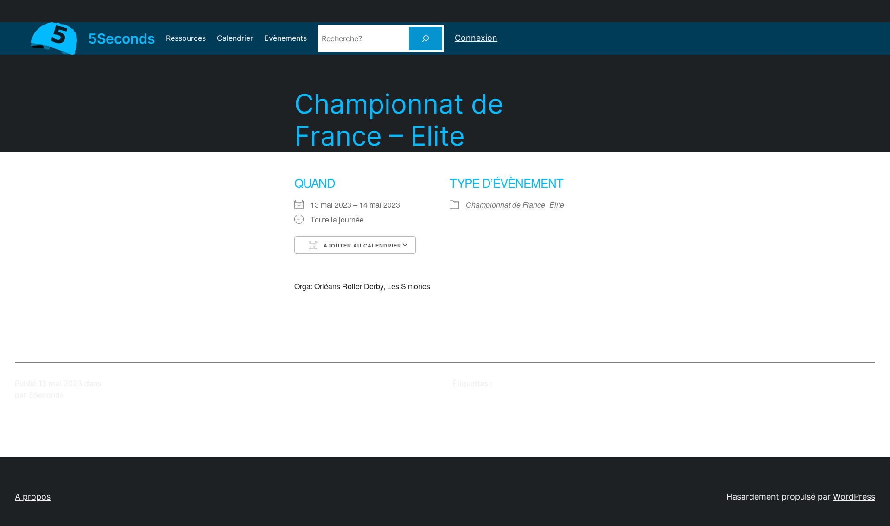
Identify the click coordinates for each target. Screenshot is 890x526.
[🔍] (425, 38)
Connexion (476, 38)
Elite (556, 204)
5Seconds (121, 38)
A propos (33, 496)
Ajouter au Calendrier (361, 245)
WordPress (854, 496)
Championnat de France (505, 204)
